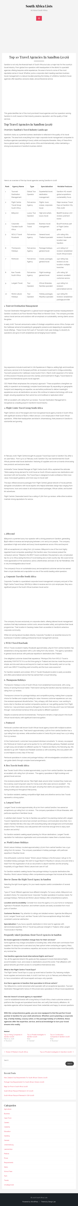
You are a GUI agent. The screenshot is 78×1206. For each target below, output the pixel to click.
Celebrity (7, 1127)
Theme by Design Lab (48, 1202)
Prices (6, 1158)
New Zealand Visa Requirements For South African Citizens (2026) (25, 1077)
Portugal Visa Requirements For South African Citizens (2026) (24, 1082)
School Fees (8, 1171)
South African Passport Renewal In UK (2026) (18, 1091)
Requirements (8, 1162)
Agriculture (7, 1109)
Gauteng (7, 1136)
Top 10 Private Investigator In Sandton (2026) (56, 1052)
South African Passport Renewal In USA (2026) (19, 1095)
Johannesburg (9, 1145)
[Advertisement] (39, 38)
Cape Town (7, 1118)
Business (7, 1113)
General (6, 1140)
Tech (5, 1176)
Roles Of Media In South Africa (17, 1052)
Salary (6, 1167)
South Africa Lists (39, 6)
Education (7, 1131)
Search (6, 1060)
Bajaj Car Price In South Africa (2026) (16, 1086)
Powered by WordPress (30, 1202)
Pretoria (6, 1153)
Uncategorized (9, 1185)
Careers (6, 1122)
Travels (6, 1180)
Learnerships (8, 1149)
